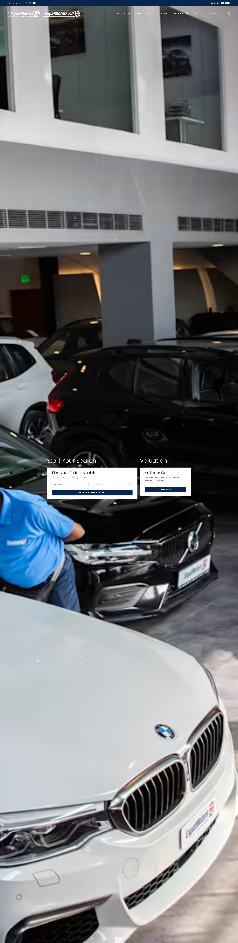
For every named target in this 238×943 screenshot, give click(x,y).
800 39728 (226, 3)
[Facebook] (26, 3)
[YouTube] (34, 3)
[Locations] (229, 13)
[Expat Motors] (44, 13)
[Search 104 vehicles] (92, 492)
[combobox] (71, 484)
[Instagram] (30, 3)
